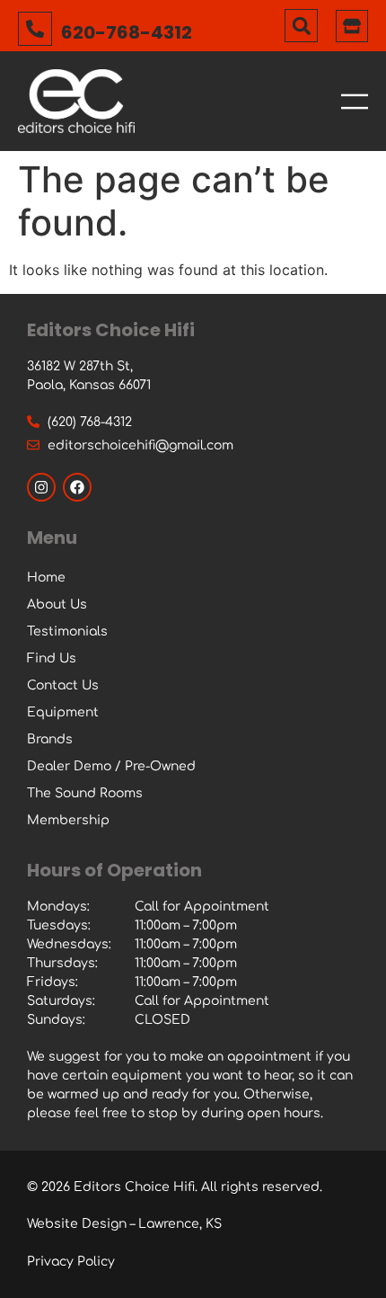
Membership (68, 820)
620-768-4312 (126, 32)
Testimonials (67, 631)
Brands (50, 739)
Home (46, 577)
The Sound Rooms (85, 793)
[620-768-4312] (35, 29)
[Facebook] (77, 487)
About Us (57, 604)
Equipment (63, 712)
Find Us (51, 658)
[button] (301, 25)
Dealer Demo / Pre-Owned (111, 766)
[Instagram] (41, 487)
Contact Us (63, 685)
